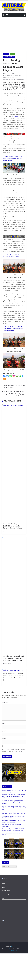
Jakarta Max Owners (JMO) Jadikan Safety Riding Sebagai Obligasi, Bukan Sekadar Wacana (13, 158)
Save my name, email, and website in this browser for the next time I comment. (14, 750)
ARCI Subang (6, 77)
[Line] (20, 376)
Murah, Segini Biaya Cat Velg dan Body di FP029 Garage (15, 387)
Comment (5, 702)
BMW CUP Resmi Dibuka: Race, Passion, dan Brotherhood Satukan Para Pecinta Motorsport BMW (14, 807)
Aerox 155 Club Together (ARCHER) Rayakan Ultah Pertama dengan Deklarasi (12, 526)
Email (4, 731)
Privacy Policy (5, 894)
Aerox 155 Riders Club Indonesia (11, 75)
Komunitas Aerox (13, 77)
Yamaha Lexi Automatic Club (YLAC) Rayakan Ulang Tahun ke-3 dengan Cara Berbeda (13, 658)
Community (6, 53)
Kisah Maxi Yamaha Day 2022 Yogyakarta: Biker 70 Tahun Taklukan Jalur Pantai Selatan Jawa (13, 677)
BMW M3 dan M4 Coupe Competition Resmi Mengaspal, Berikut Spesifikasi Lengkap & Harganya (13, 328)
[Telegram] (23, 376)
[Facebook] (4, 376)
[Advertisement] (14, 36)
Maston (13, 73)
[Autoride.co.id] (6, 879)
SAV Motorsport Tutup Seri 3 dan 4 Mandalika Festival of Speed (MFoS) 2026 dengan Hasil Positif (13, 796)
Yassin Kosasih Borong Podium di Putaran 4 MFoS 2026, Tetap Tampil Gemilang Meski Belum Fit (13, 802)
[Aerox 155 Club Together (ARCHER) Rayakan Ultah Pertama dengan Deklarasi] (14, 405)
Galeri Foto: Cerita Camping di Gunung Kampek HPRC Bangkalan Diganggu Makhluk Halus (13, 394)
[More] (4, 379)
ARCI (20, 75)
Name (4, 723)
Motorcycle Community (9, 56)
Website (4, 738)
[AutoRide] (3, 15)
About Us (4, 887)
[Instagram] (13, 376)
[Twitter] (7, 376)
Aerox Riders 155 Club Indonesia (12, 99)
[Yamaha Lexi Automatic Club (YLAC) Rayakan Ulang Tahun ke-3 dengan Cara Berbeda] (14, 538)
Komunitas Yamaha (7, 79)
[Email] (16, 376)
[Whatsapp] (10, 376)
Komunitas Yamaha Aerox (18, 79)
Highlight (13, 53)
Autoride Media (6, 890)
